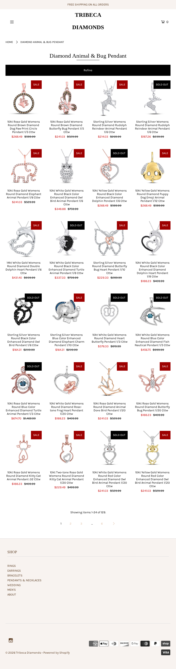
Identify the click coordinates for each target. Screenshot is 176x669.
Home (9, 42)
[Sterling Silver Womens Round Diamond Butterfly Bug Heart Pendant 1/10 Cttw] (109, 239)
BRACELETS (14, 575)
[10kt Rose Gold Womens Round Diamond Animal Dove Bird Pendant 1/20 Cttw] (109, 380)
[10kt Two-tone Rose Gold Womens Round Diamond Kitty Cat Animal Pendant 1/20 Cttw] (67, 449)
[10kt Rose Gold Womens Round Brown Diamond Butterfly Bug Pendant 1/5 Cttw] (67, 98)
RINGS (11, 565)
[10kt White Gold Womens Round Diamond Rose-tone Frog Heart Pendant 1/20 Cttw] (67, 380)
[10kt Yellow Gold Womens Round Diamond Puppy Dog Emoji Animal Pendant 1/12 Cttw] (153, 167)
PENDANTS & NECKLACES (24, 580)
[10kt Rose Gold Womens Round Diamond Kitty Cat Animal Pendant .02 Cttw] (24, 449)
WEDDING (14, 585)
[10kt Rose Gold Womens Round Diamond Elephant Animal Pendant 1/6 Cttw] (24, 167)
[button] (88, 70)
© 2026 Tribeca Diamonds (23, 652)
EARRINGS (14, 570)
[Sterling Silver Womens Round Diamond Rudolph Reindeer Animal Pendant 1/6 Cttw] (109, 98)
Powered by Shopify (56, 652)
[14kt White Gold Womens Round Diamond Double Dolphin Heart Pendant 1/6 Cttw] (24, 239)
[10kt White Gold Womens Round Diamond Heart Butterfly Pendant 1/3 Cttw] (109, 312)
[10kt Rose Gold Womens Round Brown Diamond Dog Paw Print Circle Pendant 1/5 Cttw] (24, 98)
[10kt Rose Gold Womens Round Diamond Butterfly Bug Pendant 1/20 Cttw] (153, 380)
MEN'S (11, 589)
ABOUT (11, 594)
